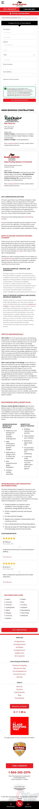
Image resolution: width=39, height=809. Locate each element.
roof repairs (20, 251)
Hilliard (23, 599)
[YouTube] (22, 712)
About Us (19, 686)
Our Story (19, 689)
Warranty (19, 677)
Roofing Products (19, 650)
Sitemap (19, 798)
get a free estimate (19, 630)
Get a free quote (9, 9)
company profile (12, 143)
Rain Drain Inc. (10, 123)
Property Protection (19, 674)
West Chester (25, 613)
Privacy (28, 95)
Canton (8, 599)
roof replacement (6, 258)
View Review (7, 557)
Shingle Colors (19, 653)
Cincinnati (9, 602)
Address (5, 42)
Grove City (9, 615)
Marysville (24, 607)
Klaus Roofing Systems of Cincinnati (18, 162)
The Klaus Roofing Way (19, 665)
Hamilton (8, 618)
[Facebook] (17, 712)
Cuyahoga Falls (10, 607)
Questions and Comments (11, 79)
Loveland (24, 605)
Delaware (8, 613)
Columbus (9, 605)
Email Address (7, 72)
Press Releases (19, 698)
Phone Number (7, 64)
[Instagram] (19, 712)
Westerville (24, 615)
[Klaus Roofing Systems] (19, 803)
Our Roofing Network (19, 671)
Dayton (8, 610)
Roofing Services (19, 641)
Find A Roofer (19, 765)
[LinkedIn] (24, 712)
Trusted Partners (19, 692)
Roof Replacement (19, 644)
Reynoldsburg (25, 610)
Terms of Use (22, 95)
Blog (19, 695)
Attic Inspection (19, 656)
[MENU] (2, 2)
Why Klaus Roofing (19, 668)
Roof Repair (19, 647)
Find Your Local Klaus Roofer (20, 13)
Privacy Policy (24, 797)
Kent (22, 602)
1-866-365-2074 (29, 9)
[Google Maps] (14, 712)
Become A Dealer (19, 706)
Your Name (6, 29)
